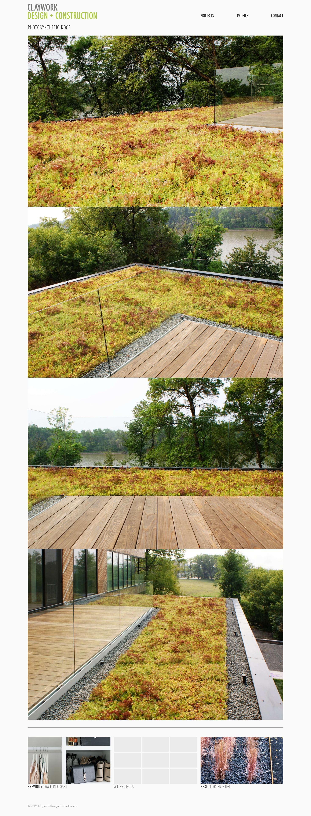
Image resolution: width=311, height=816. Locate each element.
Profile (242, 16)
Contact (277, 16)
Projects (207, 16)
